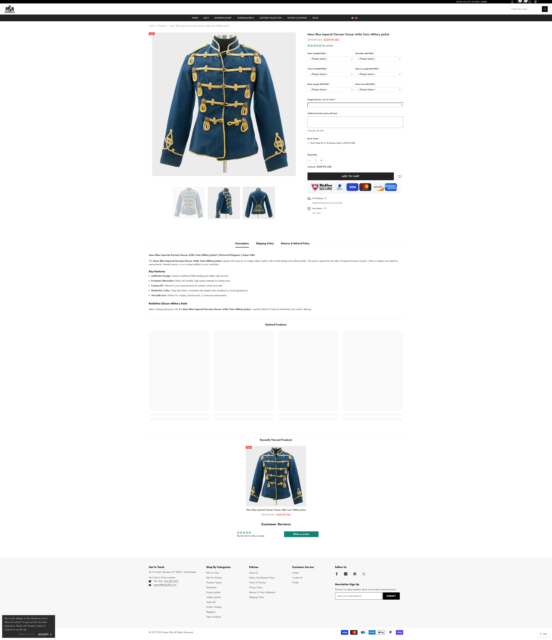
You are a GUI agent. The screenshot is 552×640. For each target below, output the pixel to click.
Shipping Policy (265, 243)
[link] (179, 414)
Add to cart (351, 176)
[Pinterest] (354, 573)
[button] (314, 45)
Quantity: (312, 154)
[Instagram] (345, 573)
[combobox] (525, 9)
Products (162, 25)
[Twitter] (363, 573)
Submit (391, 596)
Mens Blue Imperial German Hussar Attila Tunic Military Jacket (276, 509)
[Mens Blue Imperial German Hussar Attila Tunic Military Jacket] (276, 476)
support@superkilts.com (165, 584)
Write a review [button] (301, 534)
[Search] (528, 9)
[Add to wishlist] (399, 176)
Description (242, 243)
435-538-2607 (171, 581)
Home (152, 25)
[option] (224, 104)
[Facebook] (336, 573)
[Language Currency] (535, 1)
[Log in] (512, 1)
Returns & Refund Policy (295, 243)
